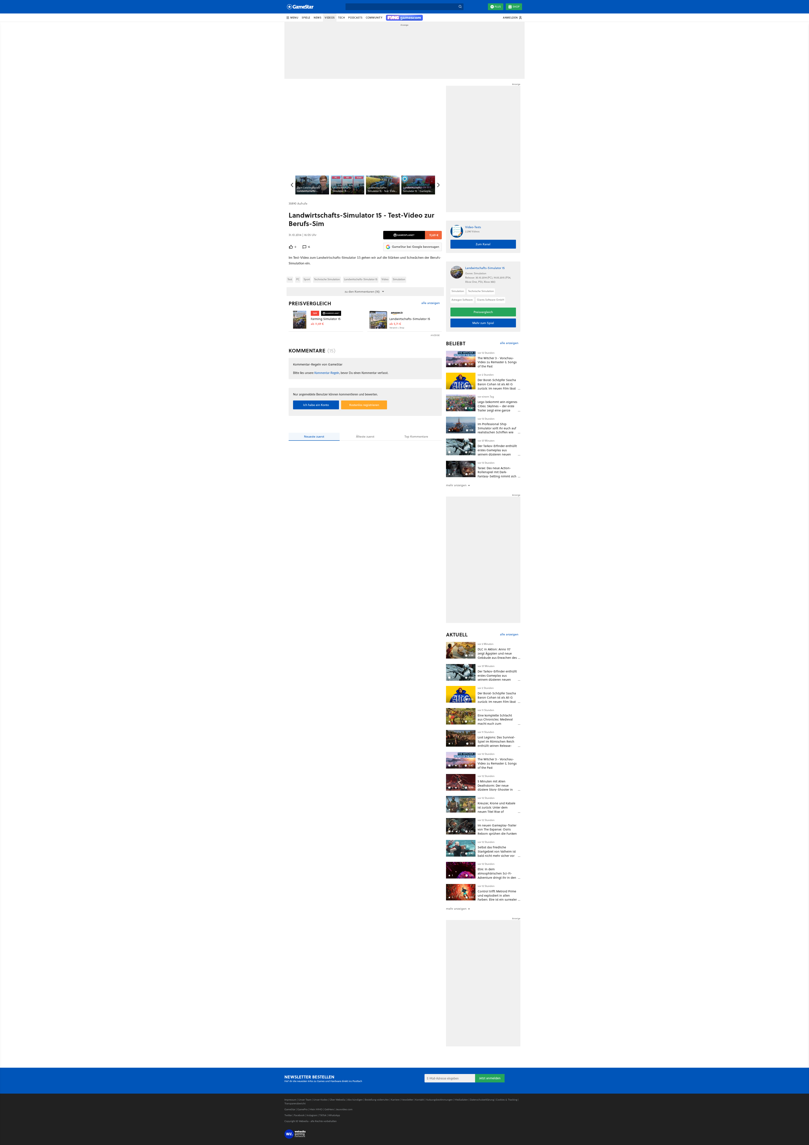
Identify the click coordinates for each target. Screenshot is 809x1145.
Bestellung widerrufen (377, 1099)
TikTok (322, 1115)
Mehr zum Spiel (483, 323)
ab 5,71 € (395, 324)
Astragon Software (462, 299)
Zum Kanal (483, 244)
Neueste (314, 436)
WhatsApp (334, 1115)
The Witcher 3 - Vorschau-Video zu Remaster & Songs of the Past (497, 362)
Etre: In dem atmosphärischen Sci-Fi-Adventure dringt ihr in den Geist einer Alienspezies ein (497, 875)
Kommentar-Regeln (326, 373)
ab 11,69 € (317, 324)
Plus (498, 6)
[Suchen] (460, 6)
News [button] (317, 17)
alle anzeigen (430, 303)
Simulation (399, 279)
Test (290, 279)
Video (385, 279)
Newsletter (407, 1099)
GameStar (289, 1109)
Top (416, 436)
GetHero (329, 1109)
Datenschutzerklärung (482, 1099)
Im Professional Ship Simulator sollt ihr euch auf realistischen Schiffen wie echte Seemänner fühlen (497, 430)
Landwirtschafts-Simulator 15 (360, 279)
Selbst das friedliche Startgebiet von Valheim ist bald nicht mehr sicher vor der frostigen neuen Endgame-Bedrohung (497, 855)
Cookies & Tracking (506, 1099)
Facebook (299, 1115)
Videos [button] (330, 17)
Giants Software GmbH (490, 299)
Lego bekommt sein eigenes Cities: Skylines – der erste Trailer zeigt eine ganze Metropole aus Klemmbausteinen (497, 410)
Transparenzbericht (294, 1103)
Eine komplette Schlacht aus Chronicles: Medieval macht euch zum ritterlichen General (495, 721)
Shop (516, 6)
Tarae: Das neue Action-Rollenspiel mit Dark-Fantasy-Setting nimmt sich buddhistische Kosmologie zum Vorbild (497, 476)
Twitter (288, 1115)
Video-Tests (473, 227)
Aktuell (457, 634)
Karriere (395, 1099)
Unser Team (304, 1099)
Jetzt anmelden (490, 1078)
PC (297, 279)
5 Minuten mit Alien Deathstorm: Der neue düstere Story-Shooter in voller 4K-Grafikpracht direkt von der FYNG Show (496, 789)
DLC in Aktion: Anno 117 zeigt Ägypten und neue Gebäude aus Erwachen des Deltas (497, 655)
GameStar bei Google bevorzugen (415, 247)
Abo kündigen (355, 1099)
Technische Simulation (327, 279)
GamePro (302, 1109)
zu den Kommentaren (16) (362, 291)
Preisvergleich (310, 303)
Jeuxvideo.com (344, 1109)
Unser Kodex (320, 1099)
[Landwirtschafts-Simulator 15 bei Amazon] (378, 320)
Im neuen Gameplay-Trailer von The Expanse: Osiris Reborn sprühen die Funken (497, 829)
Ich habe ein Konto (316, 405)
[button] (292, 18)
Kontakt (419, 1099)
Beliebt (456, 343)
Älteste (365, 436)
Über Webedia (337, 1099)
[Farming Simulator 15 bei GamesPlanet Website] (300, 320)
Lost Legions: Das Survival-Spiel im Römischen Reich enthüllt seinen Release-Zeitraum (496, 743)
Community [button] (374, 17)
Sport (307, 279)
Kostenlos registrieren (364, 405)
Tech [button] (341, 17)
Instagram (312, 1115)
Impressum (290, 1099)
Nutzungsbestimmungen (439, 1099)
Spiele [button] (306, 17)
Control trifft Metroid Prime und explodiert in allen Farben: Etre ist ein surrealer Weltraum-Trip (497, 897)
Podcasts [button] (355, 17)
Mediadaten (461, 1099)
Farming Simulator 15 (325, 319)
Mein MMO (316, 1109)
